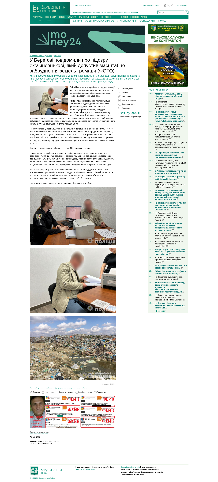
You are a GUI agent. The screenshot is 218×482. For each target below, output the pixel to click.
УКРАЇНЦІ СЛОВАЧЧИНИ (127, 21)
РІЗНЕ (108, 17)
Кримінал (57, 56)
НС (101, 17)
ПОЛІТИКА (38, 17)
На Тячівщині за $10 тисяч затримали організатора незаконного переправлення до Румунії (169, 216)
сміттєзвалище (66, 388)
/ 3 (153, 284)
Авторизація (182, 5)
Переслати (101, 392)
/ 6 (153, 113)
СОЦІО (61, 17)
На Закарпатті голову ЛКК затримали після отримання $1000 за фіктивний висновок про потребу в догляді (170, 164)
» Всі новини (160, 311)
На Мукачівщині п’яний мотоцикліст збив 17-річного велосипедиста (167, 136)
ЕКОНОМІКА (50, 17)
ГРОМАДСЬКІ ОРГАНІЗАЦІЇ (104, 21)
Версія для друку (85, 392)
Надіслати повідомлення (85, 469)
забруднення (39, 388)
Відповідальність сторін (130, 467)
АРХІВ (144, 17)
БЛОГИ (124, 17)
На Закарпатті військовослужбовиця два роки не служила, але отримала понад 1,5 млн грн (170, 105)
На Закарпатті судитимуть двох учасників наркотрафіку (169, 278)
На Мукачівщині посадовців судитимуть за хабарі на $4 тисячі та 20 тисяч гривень (170, 184)
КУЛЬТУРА (71, 17)
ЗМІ (74, 21)
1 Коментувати (127, 89)
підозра (57, 388)
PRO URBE (161, 21)
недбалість (49, 388)
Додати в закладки (65, 392)
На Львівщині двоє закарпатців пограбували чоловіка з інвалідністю (169, 243)
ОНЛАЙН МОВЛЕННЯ (150, 5)
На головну (49, 392)
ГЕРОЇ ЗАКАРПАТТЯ (147, 21)
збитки (84, 388)
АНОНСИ (134, 17)
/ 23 (152, 192)
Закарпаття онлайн (37, 56)
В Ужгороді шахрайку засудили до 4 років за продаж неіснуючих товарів (170, 259)
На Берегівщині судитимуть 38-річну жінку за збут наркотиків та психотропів (169, 235)
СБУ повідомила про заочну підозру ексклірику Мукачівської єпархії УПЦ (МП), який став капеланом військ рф (169, 127)
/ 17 (152, 204)
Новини (49, 56)
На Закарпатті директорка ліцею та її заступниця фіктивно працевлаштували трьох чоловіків (171, 144)
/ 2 (153, 126)
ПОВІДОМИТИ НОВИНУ (82, 5)
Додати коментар (39, 432)
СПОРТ (94, 17)
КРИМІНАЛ (84, 17)
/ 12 (152, 305)
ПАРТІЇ (80, 21)
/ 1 (153, 154)
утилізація (77, 388)
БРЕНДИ (88, 21)
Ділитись (36, 392)
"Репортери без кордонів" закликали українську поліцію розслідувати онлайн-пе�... (105, 13)
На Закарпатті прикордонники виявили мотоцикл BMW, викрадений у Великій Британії (169, 297)
